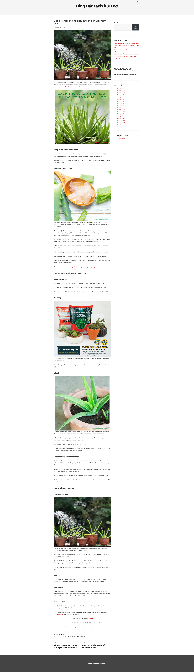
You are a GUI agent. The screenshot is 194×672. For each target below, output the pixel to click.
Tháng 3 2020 (121, 118)
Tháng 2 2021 (121, 107)
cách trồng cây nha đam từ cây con (64, 87)
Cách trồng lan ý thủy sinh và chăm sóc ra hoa (126, 43)
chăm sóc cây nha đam (63, 636)
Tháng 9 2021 (121, 97)
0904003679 (87, 627)
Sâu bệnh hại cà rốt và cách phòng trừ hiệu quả (126, 54)
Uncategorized (60, 634)
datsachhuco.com (58, 614)
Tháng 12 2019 (121, 124)
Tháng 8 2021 (121, 99)
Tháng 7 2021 (121, 101)
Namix (92, 618)
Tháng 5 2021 (121, 105)
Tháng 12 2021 (121, 93)
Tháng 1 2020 (121, 122)
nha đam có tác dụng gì (77, 636)
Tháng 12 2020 (121, 109)
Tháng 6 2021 (121, 103)
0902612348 (79, 627)
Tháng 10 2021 (121, 95)
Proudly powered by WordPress (97, 663)
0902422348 (82, 623)
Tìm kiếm (116, 23)
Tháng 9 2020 (121, 116)
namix (72, 27)
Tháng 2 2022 (121, 90)
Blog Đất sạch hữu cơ (97, 6)
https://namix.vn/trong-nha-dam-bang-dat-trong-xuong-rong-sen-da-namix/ (81, 267)
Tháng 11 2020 (121, 112)
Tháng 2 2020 (121, 120)
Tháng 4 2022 (121, 88)
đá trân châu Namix (93, 365)
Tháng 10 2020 (121, 114)
